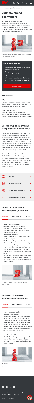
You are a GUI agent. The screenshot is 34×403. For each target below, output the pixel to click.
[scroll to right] (32, 216)
